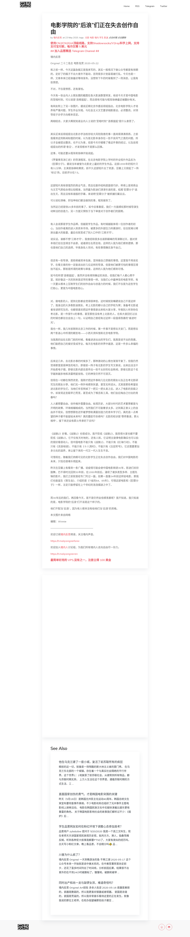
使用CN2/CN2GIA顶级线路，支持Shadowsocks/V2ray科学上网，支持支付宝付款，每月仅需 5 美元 (94, 44)
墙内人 (64, 547)
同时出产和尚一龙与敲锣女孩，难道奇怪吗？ (86, 882)
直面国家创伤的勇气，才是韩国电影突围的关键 (88, 794)
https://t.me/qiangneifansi (64, 541)
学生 (101, 37)
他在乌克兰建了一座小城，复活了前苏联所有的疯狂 (91, 762)
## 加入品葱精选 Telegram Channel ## (74, 51)
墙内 (97, 37)
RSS (137, 6)
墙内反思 (57, 37)
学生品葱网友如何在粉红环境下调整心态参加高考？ (91, 826)
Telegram (149, 6)
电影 (92, 37)
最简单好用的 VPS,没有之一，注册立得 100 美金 (80, 560)
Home (127, 6)
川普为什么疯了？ (70, 854)
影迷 (106, 37)
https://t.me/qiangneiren (64, 553)
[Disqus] (95, 621)
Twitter (163, 6)
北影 (87, 37)
